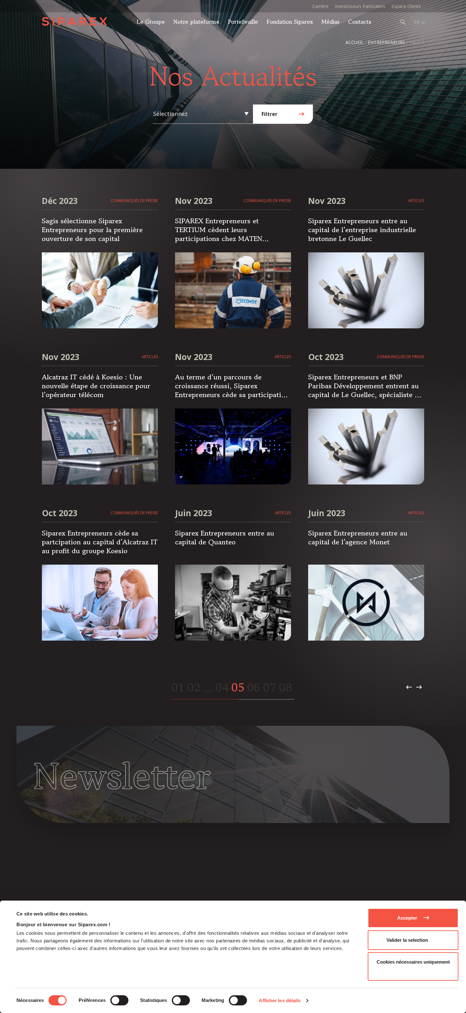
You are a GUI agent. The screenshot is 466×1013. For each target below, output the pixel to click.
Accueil (355, 42)
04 (222, 687)
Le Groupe (151, 21)
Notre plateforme (196, 21)
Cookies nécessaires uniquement (413, 962)
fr (416, 22)
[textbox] (201, 113)
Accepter (407, 918)
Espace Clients (406, 6)
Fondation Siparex (290, 21)
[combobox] (201, 113)
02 (193, 687)
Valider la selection (407, 940)
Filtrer (269, 114)
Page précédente (409, 687)
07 (269, 687)
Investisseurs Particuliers (360, 6)
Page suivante (419, 687)
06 (253, 687)
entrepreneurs (386, 42)
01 (177, 687)
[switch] (119, 1000)
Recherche (403, 22)
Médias (330, 21)
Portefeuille (243, 21)
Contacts (359, 21)
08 (285, 687)
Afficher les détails (280, 1000)
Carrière (320, 6)
